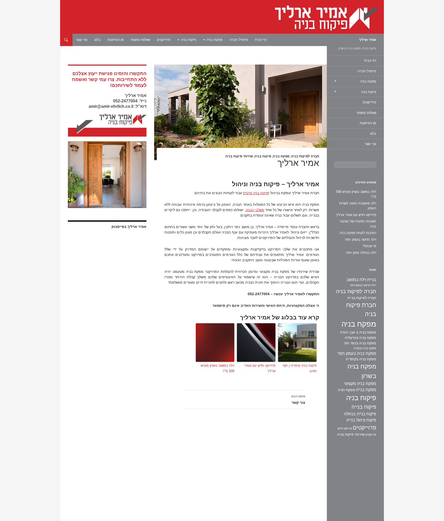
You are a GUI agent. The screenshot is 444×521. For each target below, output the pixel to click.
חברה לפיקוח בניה (305, 156)
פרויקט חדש (345, 428)
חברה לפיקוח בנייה (361, 298)
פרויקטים (370, 434)
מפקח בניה (215, 40)
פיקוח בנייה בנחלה (360, 414)
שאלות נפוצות (140, 40)
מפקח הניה (346, 390)
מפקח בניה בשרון (361, 371)
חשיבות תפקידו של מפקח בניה (358, 223)
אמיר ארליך (367, 40)
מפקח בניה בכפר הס (360, 343)
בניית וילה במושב (361, 279)
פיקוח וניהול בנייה (361, 420)
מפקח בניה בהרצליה (360, 338)
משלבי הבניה (255, 210)
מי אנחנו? (369, 246)
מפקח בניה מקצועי (360, 383)
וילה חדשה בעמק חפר (360, 239)
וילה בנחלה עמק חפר (361, 253)
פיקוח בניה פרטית (255, 193)
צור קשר (81, 40)
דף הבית (261, 40)
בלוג (97, 40)
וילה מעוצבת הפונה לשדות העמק (357, 205)
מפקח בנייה (366, 390)
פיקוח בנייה (363, 407)
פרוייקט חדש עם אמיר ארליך (259, 368)
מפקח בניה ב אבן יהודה (358, 332)
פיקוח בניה (188, 40)
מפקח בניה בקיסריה (361, 359)
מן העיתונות (115, 40)
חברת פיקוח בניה (361, 309)
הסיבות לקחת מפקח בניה (357, 233)
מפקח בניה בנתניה (365, 348)
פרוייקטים (163, 40)
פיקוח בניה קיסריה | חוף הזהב (300, 368)
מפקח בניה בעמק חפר (356, 353)
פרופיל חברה (238, 40)
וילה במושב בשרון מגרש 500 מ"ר (217, 368)
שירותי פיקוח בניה (239, 156)
